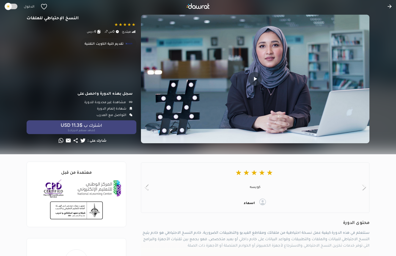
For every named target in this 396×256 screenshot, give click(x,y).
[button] (146, 186)
